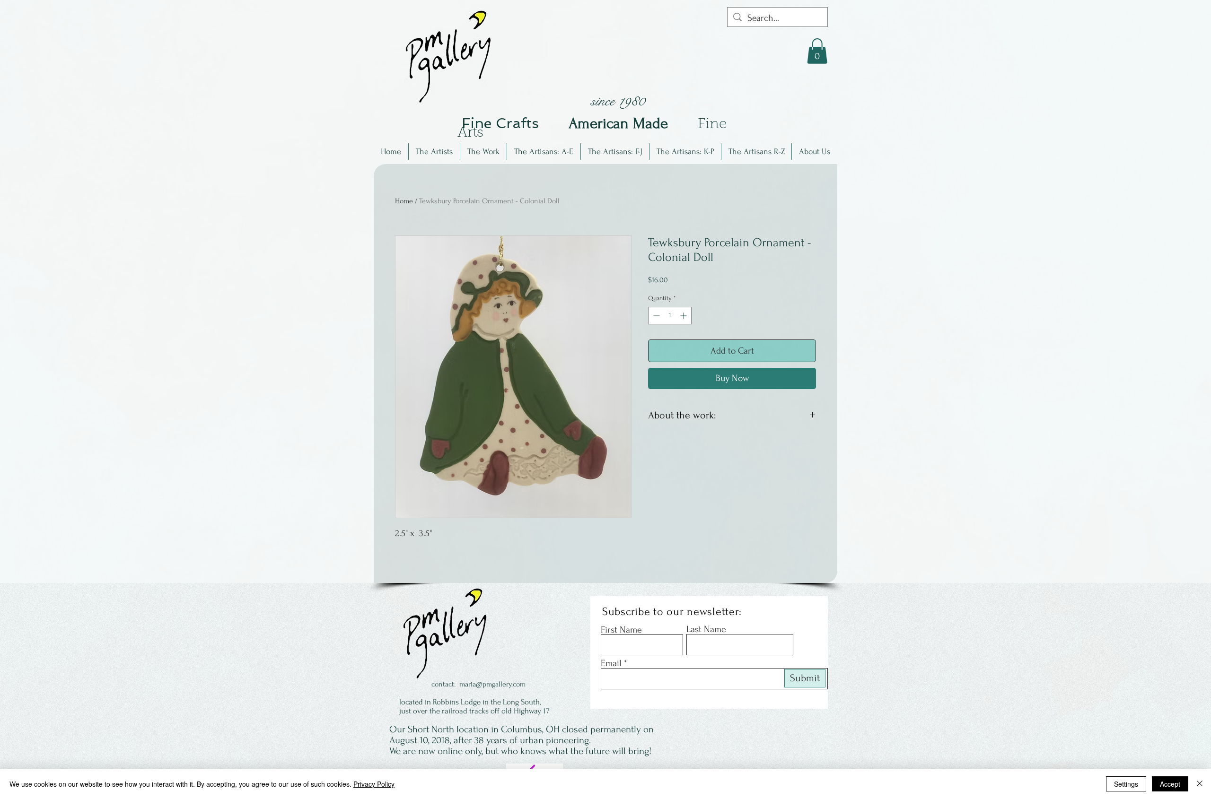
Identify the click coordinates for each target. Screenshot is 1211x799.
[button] (434, 151)
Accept (1170, 784)
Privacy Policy (374, 784)
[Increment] (684, 315)
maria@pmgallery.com (492, 684)
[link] (817, 51)
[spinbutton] (669, 315)
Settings (1126, 784)
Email (611, 663)
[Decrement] (655, 315)
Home (404, 201)
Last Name (706, 629)
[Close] (1199, 783)
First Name (621, 629)
